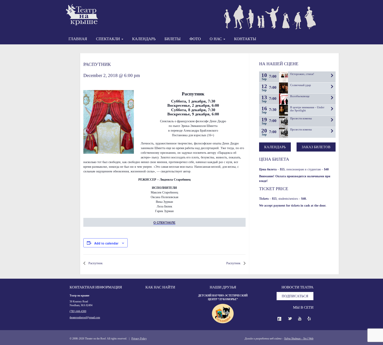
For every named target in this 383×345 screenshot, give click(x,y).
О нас (216, 39)
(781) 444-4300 (78, 311)
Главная (77, 39)
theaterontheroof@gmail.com (85, 317)
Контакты (245, 39)
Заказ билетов (316, 147)
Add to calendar (106, 243)
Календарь (144, 39)
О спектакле (164, 222)
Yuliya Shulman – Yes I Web (298, 338)
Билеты (172, 39)
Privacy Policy (139, 338)
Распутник (95, 263)
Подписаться (295, 296)
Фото (195, 39)
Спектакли (108, 39)
